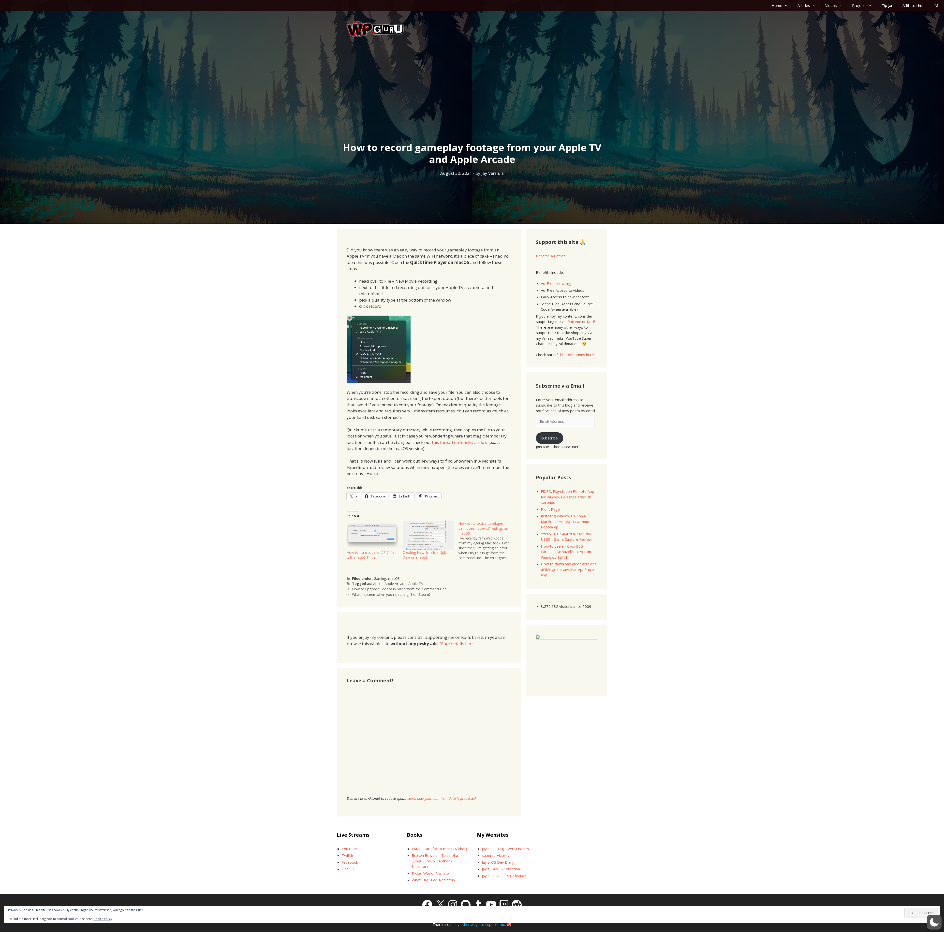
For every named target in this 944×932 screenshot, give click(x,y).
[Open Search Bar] (936, 5)
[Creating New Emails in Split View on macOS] (428, 535)
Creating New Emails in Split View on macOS (425, 555)
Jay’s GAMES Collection (501, 868)
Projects (859, 5)
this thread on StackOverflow (459, 442)
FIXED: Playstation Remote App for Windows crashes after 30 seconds (567, 497)
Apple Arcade (395, 583)
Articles (803, 5)
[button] (934, 922)
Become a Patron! (551, 255)
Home (777, 5)
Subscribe (549, 438)
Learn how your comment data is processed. (442, 798)
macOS (394, 578)
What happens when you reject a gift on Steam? (391, 594)
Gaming (380, 578)
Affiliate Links (913, 5)
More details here (457, 643)
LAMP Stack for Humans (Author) (439, 848)
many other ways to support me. (478, 924)
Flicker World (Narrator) (432, 873)
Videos (831, 5)
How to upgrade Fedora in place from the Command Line (399, 589)
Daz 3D (348, 868)
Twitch (347, 855)
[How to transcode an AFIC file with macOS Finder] (372, 535)
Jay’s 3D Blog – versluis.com (505, 848)
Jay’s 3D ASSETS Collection (504, 875)
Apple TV (415, 583)
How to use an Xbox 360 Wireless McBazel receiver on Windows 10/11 (566, 552)
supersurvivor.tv (496, 855)
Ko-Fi (591, 321)
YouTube (349, 848)
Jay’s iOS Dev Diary (498, 862)
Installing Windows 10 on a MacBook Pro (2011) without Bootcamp (565, 521)
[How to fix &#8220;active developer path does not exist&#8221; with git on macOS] (486, 540)
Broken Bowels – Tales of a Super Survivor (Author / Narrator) (435, 861)
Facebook (350, 862)
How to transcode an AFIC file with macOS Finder (370, 555)
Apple (378, 583)
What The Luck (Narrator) (433, 879)
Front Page (550, 509)
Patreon (574, 321)
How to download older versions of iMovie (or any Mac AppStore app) (568, 569)
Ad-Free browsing (556, 283)
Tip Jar (887, 5)
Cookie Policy (102, 919)
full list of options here (575, 354)
